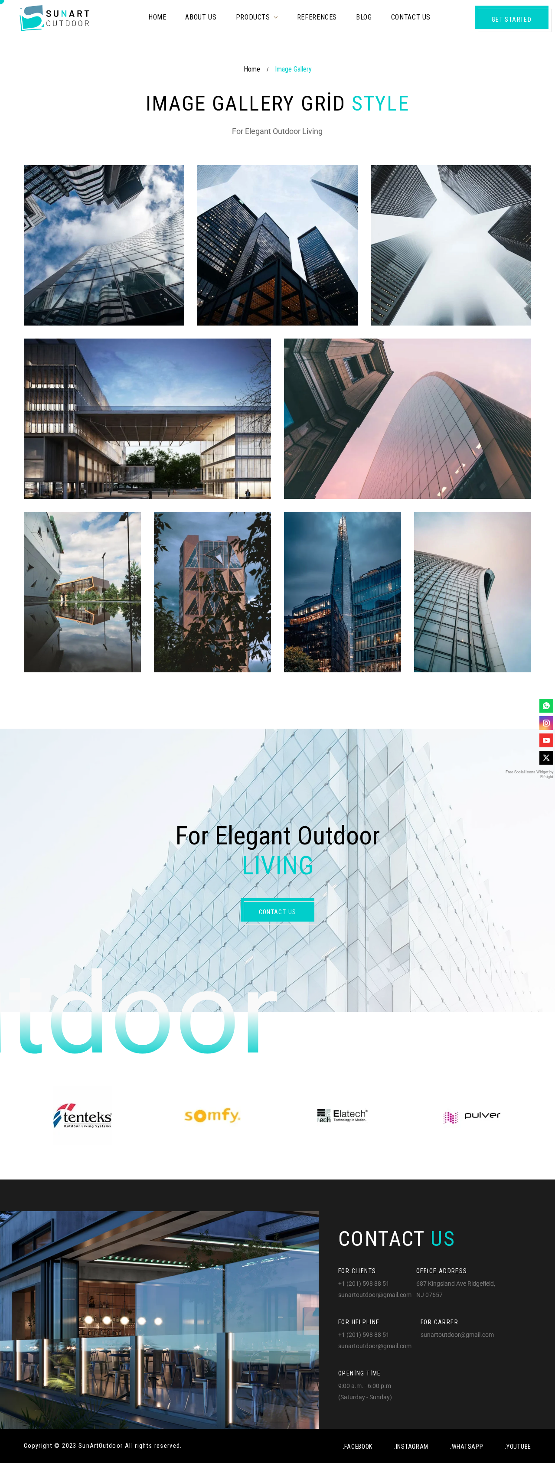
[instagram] (546, 723)
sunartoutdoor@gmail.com (374, 1294)
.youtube (518, 1446)
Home (252, 69)
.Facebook (357, 1446)
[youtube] (546, 740)
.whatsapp (466, 1446)
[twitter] (546, 758)
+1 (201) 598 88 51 (363, 1283)
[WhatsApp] (546, 706)
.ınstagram (411, 1446)
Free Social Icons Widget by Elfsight (529, 774)
